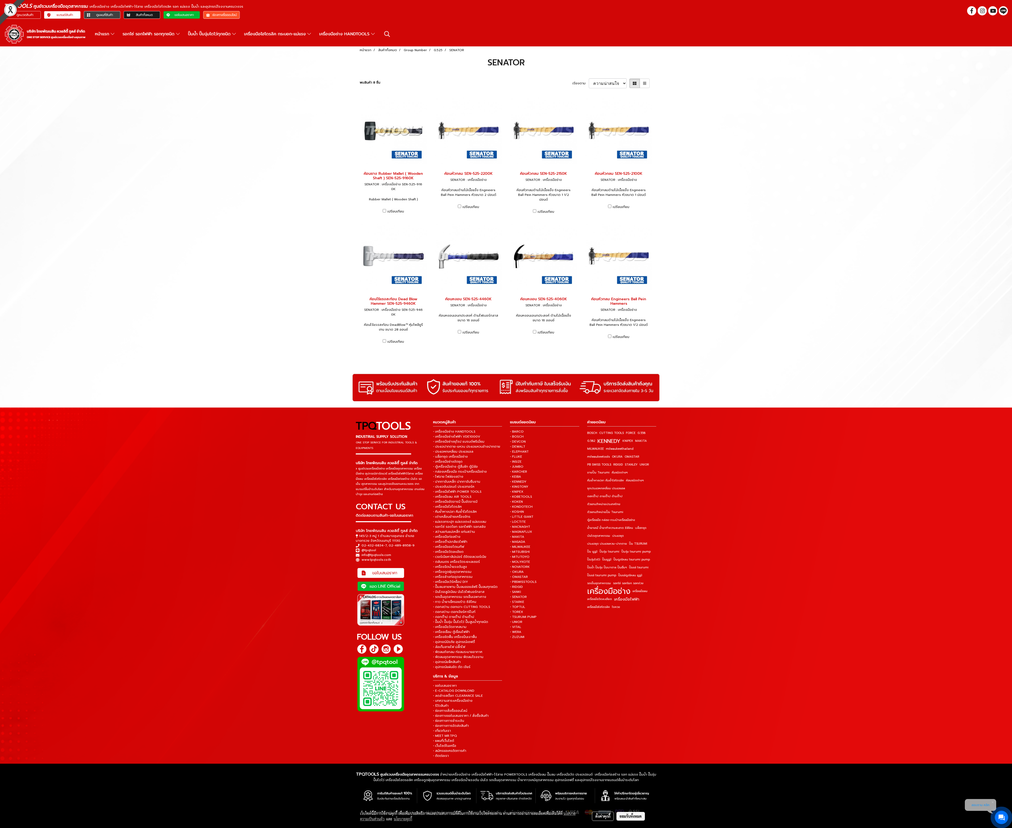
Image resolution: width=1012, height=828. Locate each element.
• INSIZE (516, 461)
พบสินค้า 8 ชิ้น (370, 82)
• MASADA (517, 541)
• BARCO (517, 431)
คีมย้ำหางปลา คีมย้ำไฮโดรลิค (605, 480)
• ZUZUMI (517, 637)
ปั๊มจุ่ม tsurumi (609, 551)
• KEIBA (515, 476)
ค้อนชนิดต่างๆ (635, 480)
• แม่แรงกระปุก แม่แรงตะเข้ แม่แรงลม (459, 521)
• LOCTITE (518, 521)
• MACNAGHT (520, 526)
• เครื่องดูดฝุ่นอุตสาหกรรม (452, 571)
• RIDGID (516, 586)
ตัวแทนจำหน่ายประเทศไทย (603, 504)
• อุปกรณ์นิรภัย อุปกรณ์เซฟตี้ (454, 642)
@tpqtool (369, 550)
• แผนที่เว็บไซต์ (443, 740)
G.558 (641, 433)
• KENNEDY (518, 481)
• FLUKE (516, 456)
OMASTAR (632, 456)
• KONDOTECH (521, 506)
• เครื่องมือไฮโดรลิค (447, 506)
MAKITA (641, 441)
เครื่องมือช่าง (608, 591)
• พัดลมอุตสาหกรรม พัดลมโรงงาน (458, 657)
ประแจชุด (618, 536)
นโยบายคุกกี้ (403, 818)
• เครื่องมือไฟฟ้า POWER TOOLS (457, 491)
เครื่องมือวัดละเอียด (599, 599)
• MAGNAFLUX (521, 531)
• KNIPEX (516, 491)
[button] (387, 34)
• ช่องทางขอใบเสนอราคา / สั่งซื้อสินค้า (461, 715)
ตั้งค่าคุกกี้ (602, 816)
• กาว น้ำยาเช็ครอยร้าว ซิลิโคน (454, 601)
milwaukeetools (598, 456)
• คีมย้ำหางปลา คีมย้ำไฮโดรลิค (455, 511)
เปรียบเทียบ (395, 211)
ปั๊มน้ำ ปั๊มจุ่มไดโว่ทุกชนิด (210, 34)
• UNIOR (516, 621)
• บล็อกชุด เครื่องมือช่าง (450, 456)
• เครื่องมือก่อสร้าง (446, 536)
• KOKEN (516, 501)
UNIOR (644, 464)
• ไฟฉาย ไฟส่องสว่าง (448, 476)
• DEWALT (517, 446)
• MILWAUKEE (520, 546)
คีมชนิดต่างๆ (620, 472)
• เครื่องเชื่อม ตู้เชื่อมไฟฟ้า (451, 632)
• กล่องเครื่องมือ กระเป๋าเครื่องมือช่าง (460, 471)
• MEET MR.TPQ (445, 735)
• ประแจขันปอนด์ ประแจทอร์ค (453, 486)
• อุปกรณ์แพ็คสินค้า (447, 662)
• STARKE (517, 601)
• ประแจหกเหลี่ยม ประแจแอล (453, 451)
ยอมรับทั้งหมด (631, 816)
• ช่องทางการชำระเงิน (448, 720)
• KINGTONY (519, 486)
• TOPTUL (517, 606)
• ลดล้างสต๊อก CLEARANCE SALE (458, 695)
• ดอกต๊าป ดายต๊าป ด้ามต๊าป (453, 616)
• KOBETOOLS (521, 496)
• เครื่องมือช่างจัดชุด (448, 461)
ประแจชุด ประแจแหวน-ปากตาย (607, 543)
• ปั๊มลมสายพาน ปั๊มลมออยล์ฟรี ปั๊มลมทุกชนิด (465, 586)
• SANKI (515, 591)
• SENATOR (518, 596)
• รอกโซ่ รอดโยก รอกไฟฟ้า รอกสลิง (459, 526)
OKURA (617, 456)
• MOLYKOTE (520, 561)
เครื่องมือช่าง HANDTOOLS (345, 34)
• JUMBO (516, 466)
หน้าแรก (103, 34)
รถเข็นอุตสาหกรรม (599, 583)
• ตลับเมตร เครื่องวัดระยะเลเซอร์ (456, 561)
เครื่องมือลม (640, 591)
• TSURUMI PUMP (523, 616)
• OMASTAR (519, 576)
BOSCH (592, 433)
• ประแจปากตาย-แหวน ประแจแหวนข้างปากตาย (466, 446)
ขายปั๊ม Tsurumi (598, 472)
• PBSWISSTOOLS (523, 581)
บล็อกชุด (640, 528)
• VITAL (515, 626)
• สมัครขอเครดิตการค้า (449, 750)
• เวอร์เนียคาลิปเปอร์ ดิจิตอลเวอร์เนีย (459, 556)
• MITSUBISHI (520, 551)
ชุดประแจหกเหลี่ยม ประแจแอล (606, 488)
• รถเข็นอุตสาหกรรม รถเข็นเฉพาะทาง (459, 596)
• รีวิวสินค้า (441, 705)
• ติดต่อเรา (441, 755)
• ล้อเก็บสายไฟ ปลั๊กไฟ (449, 647)
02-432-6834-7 (374, 545)
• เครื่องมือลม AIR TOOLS (452, 496)
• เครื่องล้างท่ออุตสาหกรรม (453, 576)
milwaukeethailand (620, 449)
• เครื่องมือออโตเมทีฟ (448, 546)
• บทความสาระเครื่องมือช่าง (453, 700)
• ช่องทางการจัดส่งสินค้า (451, 725)
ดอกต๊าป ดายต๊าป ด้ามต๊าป (604, 496)
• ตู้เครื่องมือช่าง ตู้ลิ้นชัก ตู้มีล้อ (455, 466)
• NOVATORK (520, 566)
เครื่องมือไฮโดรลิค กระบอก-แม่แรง (275, 34)
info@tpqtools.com (376, 555)
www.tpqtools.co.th (376, 559)
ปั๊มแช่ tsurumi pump (601, 575)
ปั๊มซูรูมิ (606, 559)
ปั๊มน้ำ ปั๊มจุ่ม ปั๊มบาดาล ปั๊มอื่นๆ (607, 567)
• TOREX (516, 611)
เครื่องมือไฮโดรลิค (598, 607)
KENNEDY (608, 441)
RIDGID (618, 464)
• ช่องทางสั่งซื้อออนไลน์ (450, 710)
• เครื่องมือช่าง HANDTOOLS (454, 431)
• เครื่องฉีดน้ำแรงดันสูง (450, 566)
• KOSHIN (517, 511)
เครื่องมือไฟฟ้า (626, 599)
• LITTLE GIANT (521, 516)
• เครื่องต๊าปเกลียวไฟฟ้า (450, 541)
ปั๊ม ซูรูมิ (592, 551)
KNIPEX (627, 441)
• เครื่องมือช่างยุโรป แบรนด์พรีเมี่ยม (458, 441)
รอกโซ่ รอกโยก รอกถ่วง (628, 583)
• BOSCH (517, 436)
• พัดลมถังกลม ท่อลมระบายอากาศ (457, 652)
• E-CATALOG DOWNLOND (453, 690)
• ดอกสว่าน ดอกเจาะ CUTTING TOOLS (461, 606)
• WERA (515, 632)
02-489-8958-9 (402, 545)
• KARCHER (518, 471)
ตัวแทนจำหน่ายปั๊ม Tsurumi (605, 512)
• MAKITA (517, 536)
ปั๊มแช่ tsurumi (639, 567)
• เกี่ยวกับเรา (442, 730)
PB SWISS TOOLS (599, 464)
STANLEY (631, 464)
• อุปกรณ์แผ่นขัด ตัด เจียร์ (451, 667)
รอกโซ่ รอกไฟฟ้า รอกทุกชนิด (149, 34)
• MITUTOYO (519, 556)
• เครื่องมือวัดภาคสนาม (449, 626)
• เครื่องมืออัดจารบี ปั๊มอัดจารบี (455, 501)
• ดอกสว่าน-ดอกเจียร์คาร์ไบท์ (454, 611)
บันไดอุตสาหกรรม (598, 536)
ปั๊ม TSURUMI (638, 543)
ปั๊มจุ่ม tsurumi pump (636, 551)
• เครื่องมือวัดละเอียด (448, 551)
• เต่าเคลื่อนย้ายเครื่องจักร (451, 516)
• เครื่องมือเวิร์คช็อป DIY (450, 581)
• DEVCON (518, 441)
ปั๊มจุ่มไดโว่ (593, 559)
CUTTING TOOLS (611, 433)
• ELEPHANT (519, 451)
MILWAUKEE (595, 449)
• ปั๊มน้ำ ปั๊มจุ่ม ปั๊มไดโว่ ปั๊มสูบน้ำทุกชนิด (460, 621)
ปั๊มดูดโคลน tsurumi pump (632, 559)
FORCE (630, 433)
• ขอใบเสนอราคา (445, 685)
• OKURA (517, 571)
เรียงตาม (580, 83)
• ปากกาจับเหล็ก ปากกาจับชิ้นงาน (456, 481)
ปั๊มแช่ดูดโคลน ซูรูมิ (630, 575)
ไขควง (616, 607)
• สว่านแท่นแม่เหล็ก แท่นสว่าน (454, 531)
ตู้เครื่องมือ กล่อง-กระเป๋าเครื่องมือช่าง (611, 520)
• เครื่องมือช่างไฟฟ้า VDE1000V (456, 436)
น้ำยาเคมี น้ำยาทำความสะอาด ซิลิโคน (610, 528)
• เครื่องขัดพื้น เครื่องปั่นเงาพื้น (455, 637)
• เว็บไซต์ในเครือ (444, 745)
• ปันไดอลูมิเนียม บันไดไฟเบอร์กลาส (458, 591)
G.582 (591, 441)
